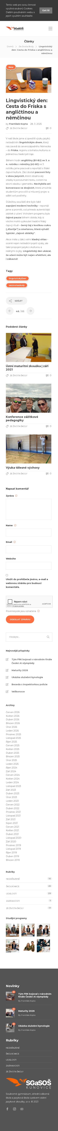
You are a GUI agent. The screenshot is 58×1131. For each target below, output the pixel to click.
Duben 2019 (12, 856)
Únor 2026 (11, 727)
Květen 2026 (12, 716)
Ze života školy (26, 46)
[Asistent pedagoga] (12, 945)
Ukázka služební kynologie (27, 677)
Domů (10, 46)
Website (11, 558)
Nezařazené (13, 879)
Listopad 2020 (13, 837)
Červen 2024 (13, 775)
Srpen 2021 (12, 823)
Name (9, 525)
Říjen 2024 (11, 767)
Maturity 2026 (20, 670)
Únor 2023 (11, 797)
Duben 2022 (12, 808)
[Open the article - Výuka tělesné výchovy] (17, 448)
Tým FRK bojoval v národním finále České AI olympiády (32, 661)
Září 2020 (11, 841)
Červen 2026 (12, 712)
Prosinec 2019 (13, 845)
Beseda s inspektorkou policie (29, 684)
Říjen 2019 (11, 852)
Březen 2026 (13, 723)
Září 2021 (11, 819)
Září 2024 (11, 771)
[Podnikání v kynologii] (27, 945)
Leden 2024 (12, 782)
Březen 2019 (13, 860)
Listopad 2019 (13, 848)
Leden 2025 (12, 764)
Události (11, 893)
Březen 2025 (13, 756)
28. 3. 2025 (36, 124)
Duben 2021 (12, 834)
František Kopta (18, 124)
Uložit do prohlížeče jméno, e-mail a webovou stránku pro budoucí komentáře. (27, 583)
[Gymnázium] (43, 945)
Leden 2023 (12, 800)
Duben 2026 (12, 719)
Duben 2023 (12, 793)
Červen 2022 (12, 804)
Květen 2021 (12, 830)
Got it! (45, 10)
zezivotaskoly (17, 285)
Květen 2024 (12, 778)
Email (9, 542)
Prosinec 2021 (13, 812)
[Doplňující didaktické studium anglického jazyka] (43, 930)
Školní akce (12, 886)
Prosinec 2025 (13, 734)
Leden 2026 (12, 730)
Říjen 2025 (11, 741)
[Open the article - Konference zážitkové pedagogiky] (17, 398)
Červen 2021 (12, 826)
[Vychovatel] (27, 930)
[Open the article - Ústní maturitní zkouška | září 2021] (17, 347)
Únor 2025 (11, 760)
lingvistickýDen (17, 278)
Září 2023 (11, 789)
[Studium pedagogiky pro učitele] (12, 930)
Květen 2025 (12, 749)
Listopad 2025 (13, 738)
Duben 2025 (12, 753)
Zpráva (10, 495)
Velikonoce (18, 691)
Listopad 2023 (13, 786)
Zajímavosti (13, 901)
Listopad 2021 (13, 815)
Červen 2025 (12, 745)
